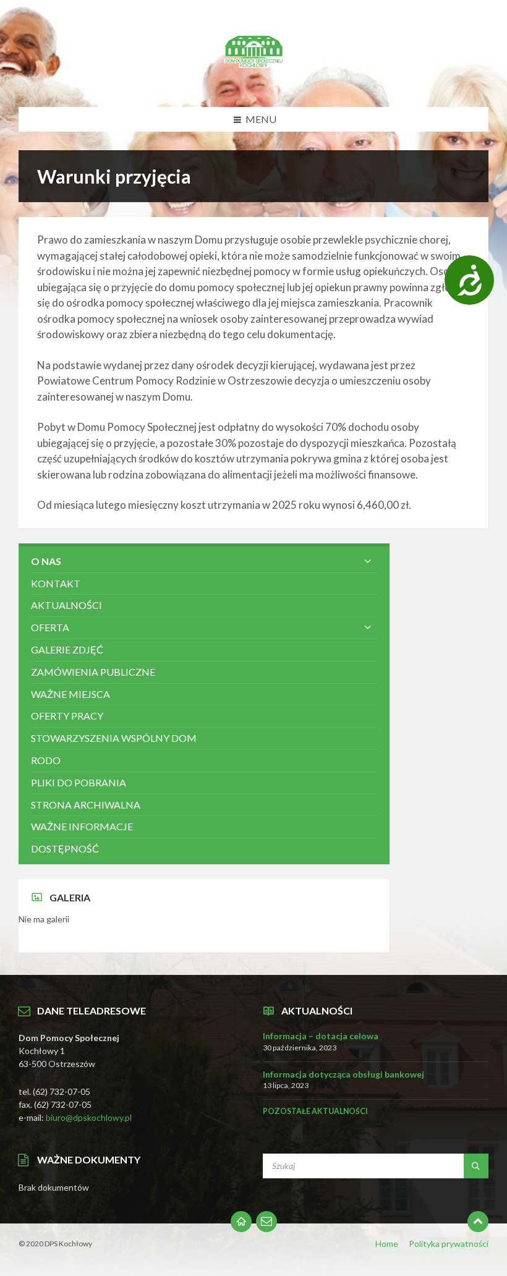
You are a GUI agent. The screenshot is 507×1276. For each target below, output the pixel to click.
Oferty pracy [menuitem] (67, 715)
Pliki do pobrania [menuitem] (78, 782)
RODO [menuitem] (46, 760)
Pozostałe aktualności (315, 1111)
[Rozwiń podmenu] (368, 561)
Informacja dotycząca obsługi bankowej (343, 1074)
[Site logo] (253, 82)
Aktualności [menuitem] (66, 605)
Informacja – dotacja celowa (320, 1036)
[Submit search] (476, 1166)
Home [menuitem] (386, 1243)
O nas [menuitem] (46, 561)
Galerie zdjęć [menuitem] (67, 649)
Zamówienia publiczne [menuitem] (93, 672)
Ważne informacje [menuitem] (82, 826)
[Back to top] (477, 1221)
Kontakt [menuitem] (55, 583)
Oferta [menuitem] (50, 627)
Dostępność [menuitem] (65, 848)
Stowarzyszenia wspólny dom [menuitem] (114, 738)
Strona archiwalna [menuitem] (85, 804)
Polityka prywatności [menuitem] (448, 1243)
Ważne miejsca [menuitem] (70, 694)
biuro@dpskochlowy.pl (89, 1117)
